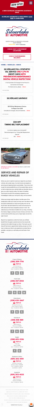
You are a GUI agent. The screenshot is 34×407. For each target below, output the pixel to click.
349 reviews (22, 44)
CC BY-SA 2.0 (5, 168)
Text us (18, 264)
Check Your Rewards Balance (17, 57)
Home (3, 65)
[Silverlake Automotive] (17, 31)
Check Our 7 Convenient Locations (17, 50)
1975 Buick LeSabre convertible (9, 166)
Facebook (12, 273)
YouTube (24, 292)
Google (17, 273)
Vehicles (11, 65)
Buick (18, 65)
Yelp (22, 273)
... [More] (23, 87)
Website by (16, 405)
